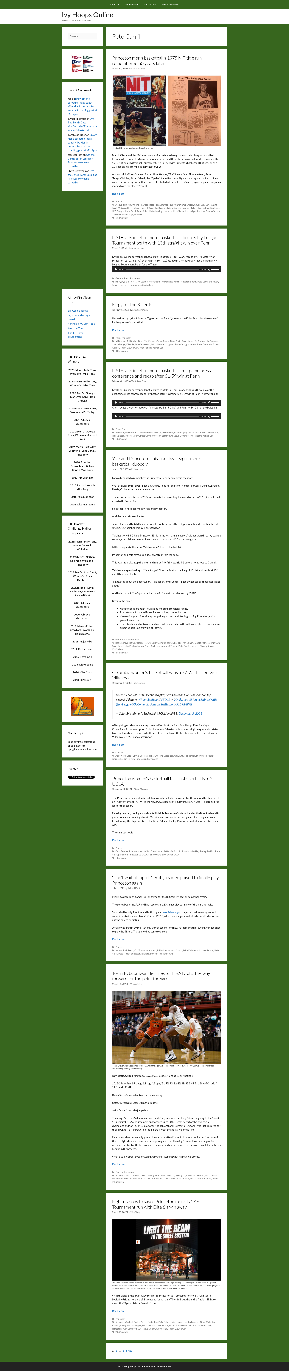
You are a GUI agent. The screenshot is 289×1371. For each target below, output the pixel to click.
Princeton (120, 201)
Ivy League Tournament (148, 281)
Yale (137, 639)
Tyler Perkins (145, 347)
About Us (114, 4)
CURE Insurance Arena (145, 950)
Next (130, 1350)
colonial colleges (171, 912)
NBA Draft (138, 1178)
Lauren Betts (163, 851)
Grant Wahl (205, 1322)
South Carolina (213, 211)
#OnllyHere (181, 699)
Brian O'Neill (187, 205)
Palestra (129, 435)
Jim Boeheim (200, 341)
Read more (118, 193)
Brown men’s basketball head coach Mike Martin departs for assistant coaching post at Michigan (82, 106)
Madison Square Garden (177, 208)
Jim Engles (136, 1325)
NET (170, 646)
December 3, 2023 (190, 713)
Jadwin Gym (214, 643)
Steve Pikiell (156, 953)
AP (129, 205)
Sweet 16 (162, 1328)
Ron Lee (201, 211)
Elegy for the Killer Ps (132, 304)
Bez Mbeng (120, 643)
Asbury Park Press (124, 950)
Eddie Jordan (163, 950)
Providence (178, 211)
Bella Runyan (133, 755)
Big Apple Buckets (78, 310)
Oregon (120, 211)
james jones (187, 341)
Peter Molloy (155, 211)
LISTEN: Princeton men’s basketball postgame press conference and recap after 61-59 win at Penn (161, 373)
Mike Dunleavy (212, 208)
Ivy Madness (167, 281)
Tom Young (168, 953)
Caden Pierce (162, 341)
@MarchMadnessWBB (203, 699)
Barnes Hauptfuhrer (171, 205)
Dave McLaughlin (191, 1322)
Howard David (147, 208)
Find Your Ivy (131, 4)
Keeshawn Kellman (195, 1175)
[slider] (215, 269)
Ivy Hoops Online (87, 15)
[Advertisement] (82, 239)
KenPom (145, 646)
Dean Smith (175, 341)
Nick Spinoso (118, 435)
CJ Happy (156, 432)
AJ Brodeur (120, 341)
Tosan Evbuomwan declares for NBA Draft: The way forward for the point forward (161, 975)
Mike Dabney (189, 950)
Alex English (121, 205)
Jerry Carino (176, 950)
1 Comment (121, 439)
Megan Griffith (127, 759)
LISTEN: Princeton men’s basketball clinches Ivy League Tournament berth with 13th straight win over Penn (165, 240)
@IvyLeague (123, 704)
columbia (174, 755)
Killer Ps (130, 344)
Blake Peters (130, 281)
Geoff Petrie (201, 643)
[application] (166, 269)
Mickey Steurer (197, 208)
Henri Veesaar (167, 1175)
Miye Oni (128, 1178)
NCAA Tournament (153, 1178)
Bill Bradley (132, 341)
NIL (190, 1325)
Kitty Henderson (187, 755)
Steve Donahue (204, 344)
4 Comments (121, 652)
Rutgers (145, 953)
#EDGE (165, 699)
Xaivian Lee (147, 285)
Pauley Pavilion (207, 851)
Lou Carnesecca (143, 344)
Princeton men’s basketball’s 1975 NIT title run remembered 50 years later (157, 60)
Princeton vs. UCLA (138, 854)
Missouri (209, 1175)
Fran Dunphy (180, 432)
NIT (114, 211)
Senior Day (117, 285)
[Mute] (208, 269)
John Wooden (136, 851)
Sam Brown (167, 435)
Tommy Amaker (207, 646)
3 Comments (121, 351)
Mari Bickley (193, 851)
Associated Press (151, 205)
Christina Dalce (161, 755)
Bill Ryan (119, 281)
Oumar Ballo (170, 1178)
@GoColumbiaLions (143, 704)
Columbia (119, 752)
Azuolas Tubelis (131, 1175)
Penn (126, 278)
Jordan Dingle (118, 344)
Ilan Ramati (159, 208)
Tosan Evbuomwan (132, 285)
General (119, 278)
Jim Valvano (212, 341)
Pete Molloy (142, 211)
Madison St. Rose (178, 851)
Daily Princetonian (167, 1322)
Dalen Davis (167, 432)
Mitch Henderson (182, 281)
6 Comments (121, 217)
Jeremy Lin (180, 1175)
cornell (170, 643)
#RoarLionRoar (148, 699)
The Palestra (196, 435)
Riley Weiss (152, 759)
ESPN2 (177, 643)
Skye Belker (167, 854)
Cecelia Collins (147, 755)
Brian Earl (128, 1322)
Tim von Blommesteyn (122, 214)
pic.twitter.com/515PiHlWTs (174, 704)
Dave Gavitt (211, 205)
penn (194, 281)
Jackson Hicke (194, 432)
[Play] (116, 269)
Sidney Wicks (154, 854)
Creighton (153, 1322)
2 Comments (121, 1332)
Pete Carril (130, 211)
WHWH (138, 214)
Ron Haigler (190, 211)
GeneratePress (163, 1366)
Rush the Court (76, 328)
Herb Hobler (133, 208)
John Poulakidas (132, 646)
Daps (179, 1322)
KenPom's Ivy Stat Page (81, 323)
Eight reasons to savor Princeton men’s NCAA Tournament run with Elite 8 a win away (155, 1204)
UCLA (176, 854)
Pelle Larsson (182, 1178)
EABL (157, 1175)
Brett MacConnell (146, 341)
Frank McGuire (119, 208)
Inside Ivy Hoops (170, 4)
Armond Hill (137, 205)
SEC (140, 1328)
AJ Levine (119, 432)
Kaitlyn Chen (149, 851)
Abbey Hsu (120, 755)
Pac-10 (196, 1325)
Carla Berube (121, 851)
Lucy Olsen (201, 755)
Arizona (119, 1175)
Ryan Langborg (130, 1328)
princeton (167, 211)
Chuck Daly (199, 205)
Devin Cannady (147, 1175)
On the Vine (150, 4)
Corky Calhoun (159, 643)
